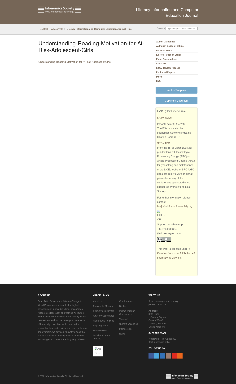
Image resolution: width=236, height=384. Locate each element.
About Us (97, 301)
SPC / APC (161, 63)
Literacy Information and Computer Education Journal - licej (99, 28)
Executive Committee (103, 310)
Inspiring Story (100, 325)
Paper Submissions (166, 59)
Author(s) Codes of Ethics (170, 45)
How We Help (100, 330)
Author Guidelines (165, 41)
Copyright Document (176, 100)
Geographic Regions (103, 320)
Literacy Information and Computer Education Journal (167, 12)
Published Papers (165, 72)
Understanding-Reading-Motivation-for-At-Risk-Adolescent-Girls (74, 62)
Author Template (176, 90)
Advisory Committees (103, 315)
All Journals (57, 28)
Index (159, 76)
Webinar (123, 319)
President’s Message (103, 306)
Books (122, 306)
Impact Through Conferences (127, 312)
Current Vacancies (128, 323)
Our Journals (125, 301)
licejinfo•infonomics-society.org (174, 206)
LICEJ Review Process (168, 67)
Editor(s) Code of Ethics (169, 54)
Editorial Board (164, 50)
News (122, 333)
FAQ (158, 81)
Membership (125, 328)
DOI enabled (164, 117)
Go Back (44, 28)
